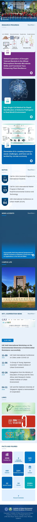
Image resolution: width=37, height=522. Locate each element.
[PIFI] (18, 421)
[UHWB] (18, 408)
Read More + (31, 25)
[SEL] (18, 434)
